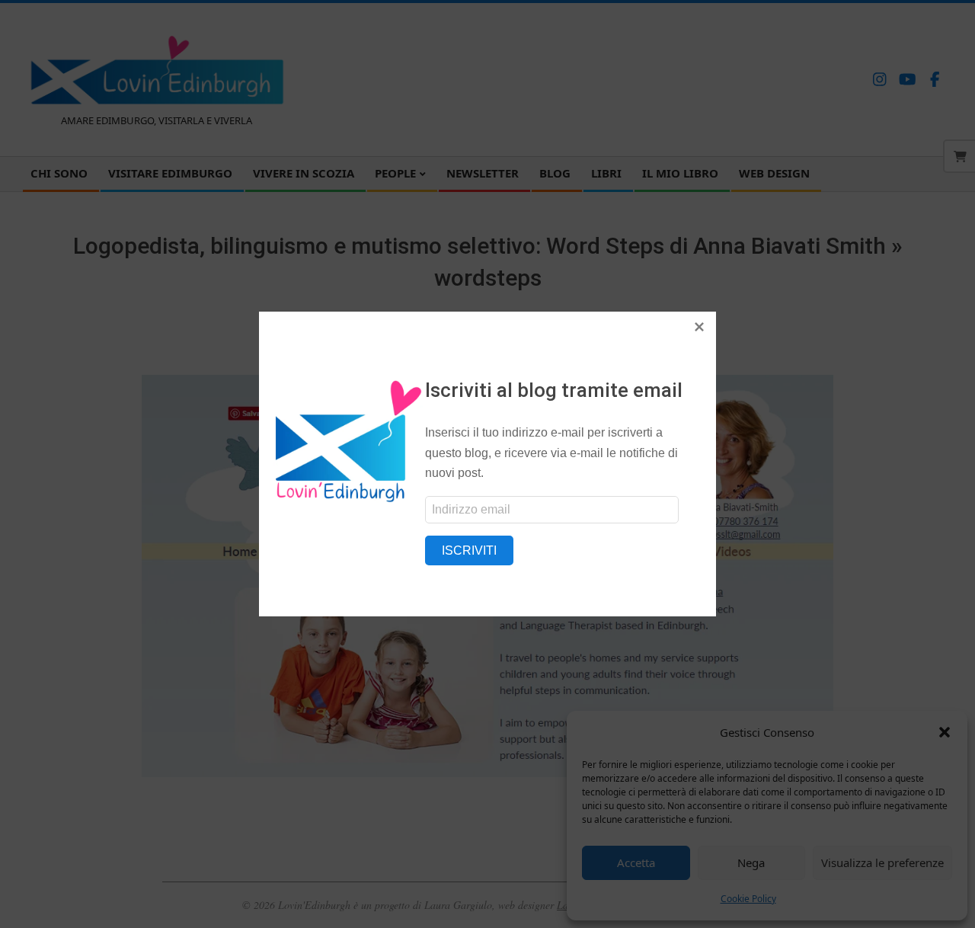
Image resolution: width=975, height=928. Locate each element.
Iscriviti (469, 550)
